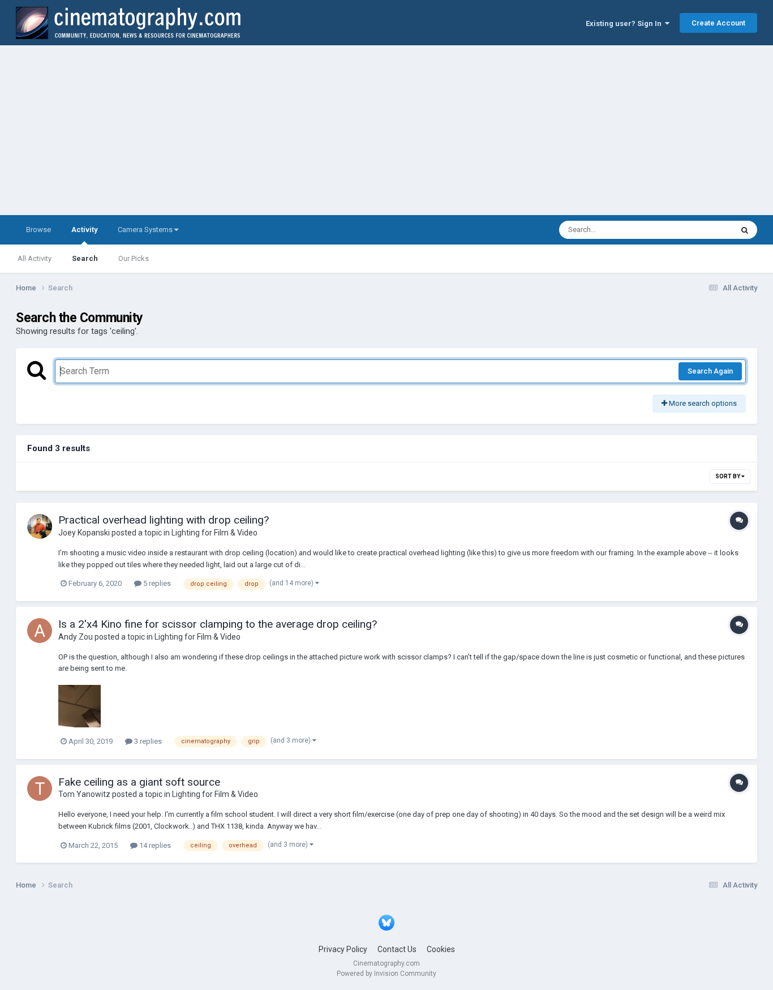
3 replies (147, 741)
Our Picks (133, 258)
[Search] (744, 230)
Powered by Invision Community (386, 974)
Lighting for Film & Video (214, 532)
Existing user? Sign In (625, 23)
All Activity (34, 258)
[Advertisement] (386, 130)
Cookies (441, 949)
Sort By (728, 476)
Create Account (718, 23)
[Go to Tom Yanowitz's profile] (39, 788)
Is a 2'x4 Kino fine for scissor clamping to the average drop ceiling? (217, 624)
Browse (38, 229)
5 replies (156, 583)
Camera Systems (146, 229)
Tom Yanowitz (84, 794)
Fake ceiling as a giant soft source (139, 781)
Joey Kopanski (84, 532)
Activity (84, 229)
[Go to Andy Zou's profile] (39, 630)
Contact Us (396, 949)
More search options (702, 403)
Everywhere (699, 230)
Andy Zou (75, 636)
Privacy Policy (343, 949)
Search (85, 258)
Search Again (710, 371)
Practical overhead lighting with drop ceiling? (163, 519)
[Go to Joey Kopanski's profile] (39, 526)
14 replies (154, 845)
